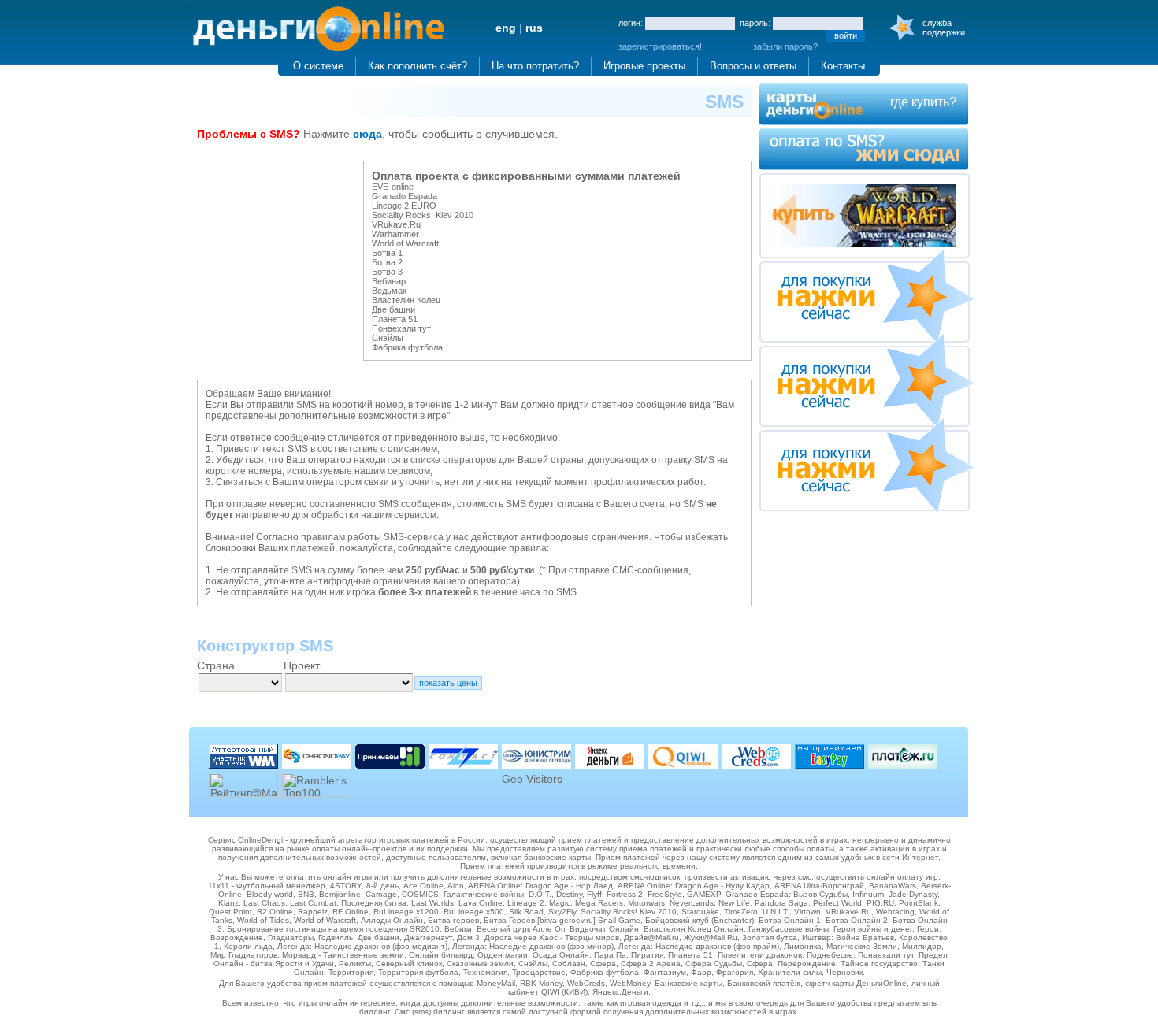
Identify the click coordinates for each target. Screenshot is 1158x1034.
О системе (318, 66)
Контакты (843, 66)
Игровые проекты (644, 66)
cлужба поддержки (943, 27)
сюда (367, 134)
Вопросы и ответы (753, 66)
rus (534, 27)
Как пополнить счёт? (417, 66)
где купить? (923, 102)
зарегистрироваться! (660, 46)
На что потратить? (535, 66)
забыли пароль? (785, 46)
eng (505, 27)
